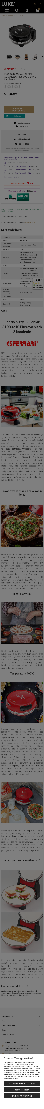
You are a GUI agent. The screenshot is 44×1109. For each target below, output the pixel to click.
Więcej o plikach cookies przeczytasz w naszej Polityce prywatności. (21, 1077)
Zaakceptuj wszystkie (22, 1096)
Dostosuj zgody (22, 1090)
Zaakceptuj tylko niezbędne (22, 1084)
